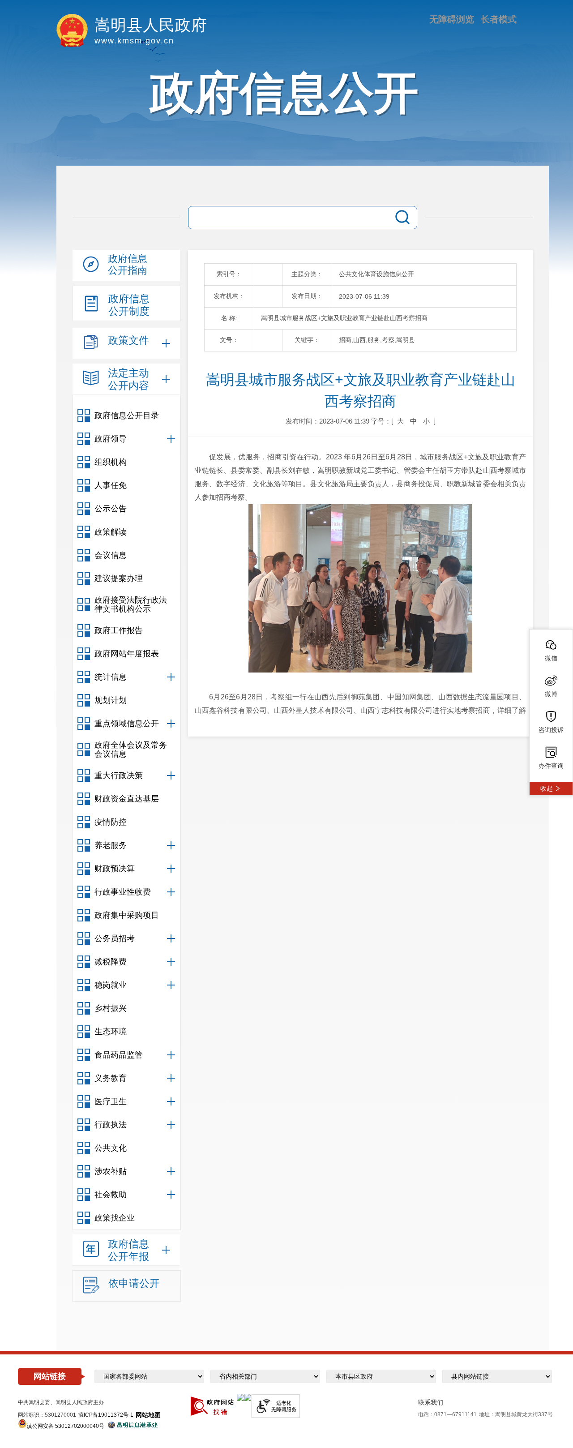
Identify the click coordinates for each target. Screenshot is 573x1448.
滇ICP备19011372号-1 (105, 1415)
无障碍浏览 (451, 19)
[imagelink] (240, 1397)
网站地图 (148, 1414)
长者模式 (499, 19)
